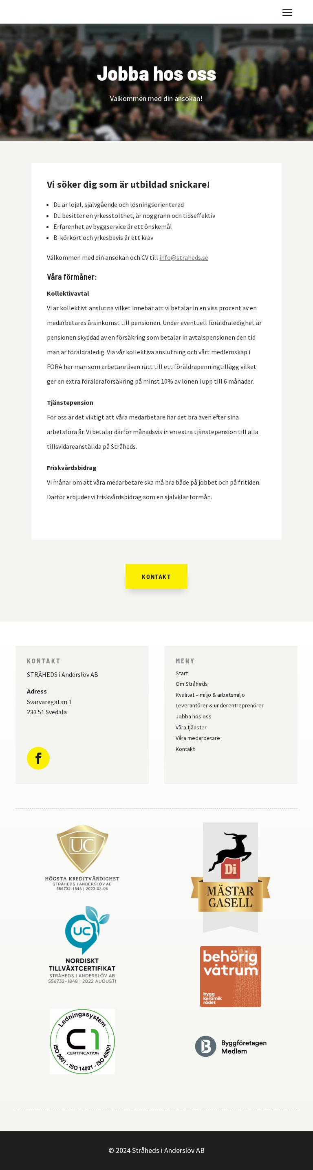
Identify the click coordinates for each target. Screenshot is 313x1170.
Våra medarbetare (198, 738)
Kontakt (156, 576)
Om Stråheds (192, 683)
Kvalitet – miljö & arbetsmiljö (210, 694)
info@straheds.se (183, 257)
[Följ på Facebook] (38, 758)
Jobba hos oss (194, 716)
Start (182, 673)
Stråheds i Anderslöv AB (168, 1150)
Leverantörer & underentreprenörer (220, 705)
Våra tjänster (191, 727)
